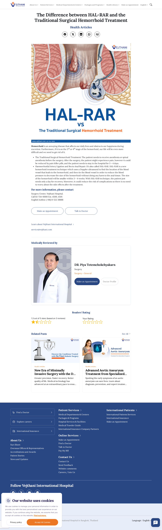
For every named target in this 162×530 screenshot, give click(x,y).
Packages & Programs (68, 418)
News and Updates (19, 459)
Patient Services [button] (46, 5)
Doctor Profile (109, 281)
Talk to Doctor (81, 211)
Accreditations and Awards (23, 452)
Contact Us (63, 461)
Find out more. (40, 515)
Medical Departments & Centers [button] (68, 5)
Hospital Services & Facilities (71, 421)
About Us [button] (33, 5)
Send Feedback (65, 465)
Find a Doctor (64, 443)
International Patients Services (121, 414)
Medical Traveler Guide (69, 425)
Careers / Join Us (66, 472)
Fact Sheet (15, 444)
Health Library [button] (112, 5)
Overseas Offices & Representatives (27, 448)
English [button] (143, 5)
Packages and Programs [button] (94, 5)
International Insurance (118, 418)
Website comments (67, 468)
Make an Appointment (129, 5)
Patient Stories (17, 455)
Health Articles (39, 366)
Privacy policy (16, 522)
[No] (59, 493)
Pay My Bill (63, 450)
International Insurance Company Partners (78, 429)
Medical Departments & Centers (73, 414)
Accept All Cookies (42, 522)
